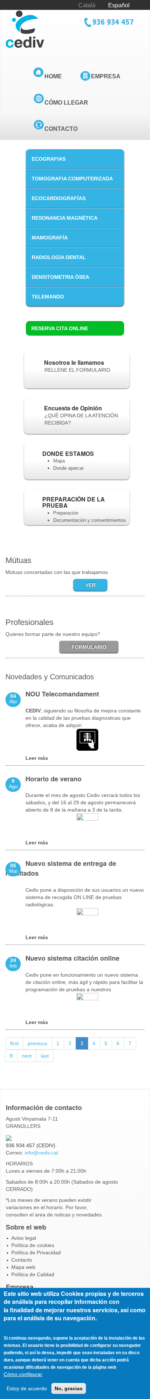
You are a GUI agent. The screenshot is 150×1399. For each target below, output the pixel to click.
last (45, 1056)
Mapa (59, 461)
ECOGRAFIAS (49, 159)
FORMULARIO (88, 647)
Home (53, 76)
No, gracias (69, 1388)
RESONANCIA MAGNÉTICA (65, 218)
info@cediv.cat (41, 1153)
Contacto (61, 129)
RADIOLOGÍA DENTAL (59, 257)
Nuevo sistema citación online (72, 958)
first (14, 1043)
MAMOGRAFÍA (50, 238)
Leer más (36, 758)
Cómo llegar (66, 102)
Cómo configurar (23, 1374)
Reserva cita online (59, 328)
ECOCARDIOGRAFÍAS (59, 198)
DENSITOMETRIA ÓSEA (60, 277)
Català (86, 5)
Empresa (106, 76)
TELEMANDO (48, 297)
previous (37, 1043)
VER (90, 585)
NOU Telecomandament (62, 694)
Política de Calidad (32, 1274)
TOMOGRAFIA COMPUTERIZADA (72, 178)
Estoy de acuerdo (27, 1388)
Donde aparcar (68, 468)
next (27, 1056)
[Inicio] (25, 29)
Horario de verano (53, 778)
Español (119, 5)
